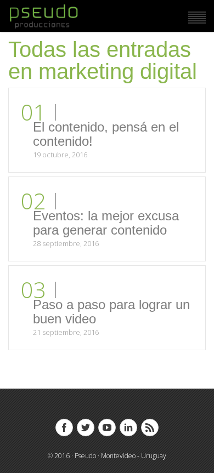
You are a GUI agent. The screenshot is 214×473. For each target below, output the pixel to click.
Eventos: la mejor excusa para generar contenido (106, 222)
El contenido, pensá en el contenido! (106, 134)
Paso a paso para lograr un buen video (111, 311)
